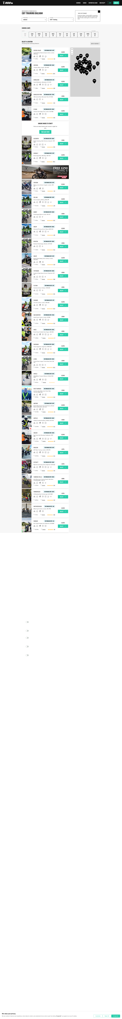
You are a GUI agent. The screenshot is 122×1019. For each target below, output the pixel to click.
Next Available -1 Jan (49, 506)
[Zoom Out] (72, 51)
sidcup (35, 227)
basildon (36, 447)
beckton (36, 241)
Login (110, 3)
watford (36, 403)
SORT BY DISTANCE (94, 43)
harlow (35, 433)
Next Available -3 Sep (49, 256)
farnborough (37, 491)
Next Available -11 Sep (49, 50)
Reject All (107, 1016)
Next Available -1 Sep (49, 79)
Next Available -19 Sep (49, 491)
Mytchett (36, 462)
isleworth (36, 138)
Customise (97, 1016)
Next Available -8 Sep (49, 403)
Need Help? (102, 3)
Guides (84, 3)
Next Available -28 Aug (49, 109)
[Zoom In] (72, 49)
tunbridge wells (38, 477)
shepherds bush (38, 506)
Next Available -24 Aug (49, 388)
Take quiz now (45, 132)
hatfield (36, 418)
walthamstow (37, 315)
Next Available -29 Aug (49, 477)
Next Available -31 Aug (49, 65)
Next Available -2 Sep (49, 153)
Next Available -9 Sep (49, 373)
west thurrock (37, 388)
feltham (36, 285)
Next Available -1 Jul (49, 521)
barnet (35, 212)
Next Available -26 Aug (49, 212)
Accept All (115, 1016)
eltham (35, 109)
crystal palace (37, 50)
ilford (35, 359)
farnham (36, 521)
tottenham (36, 271)
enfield (35, 374)
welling (36, 197)
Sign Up (116, 3)
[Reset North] (72, 53)
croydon (36, 65)
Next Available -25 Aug (49, 270)
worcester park (38, 94)
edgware (36, 300)
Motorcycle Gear (93, 3)
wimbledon (36, 80)
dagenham (36, 344)
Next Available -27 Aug (49, 94)
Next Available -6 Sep (49, 182)
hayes (35, 329)
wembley (36, 153)
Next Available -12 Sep (49, 197)
